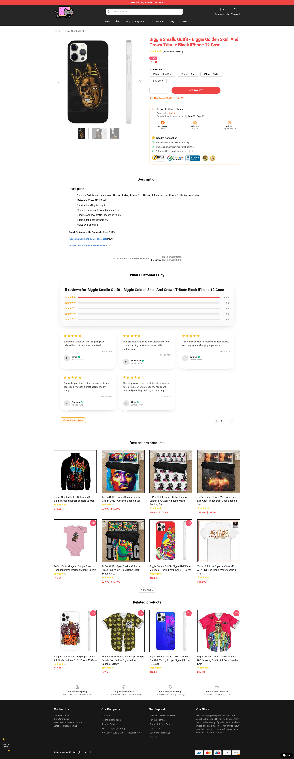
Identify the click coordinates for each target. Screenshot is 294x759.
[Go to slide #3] (115, 133)
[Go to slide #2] (99, 133)
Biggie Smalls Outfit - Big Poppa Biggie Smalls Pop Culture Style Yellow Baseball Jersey (122, 660)
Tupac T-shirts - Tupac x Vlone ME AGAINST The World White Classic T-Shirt (217, 570)
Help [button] (288, 755)
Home (57, 31)
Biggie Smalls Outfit (74, 31)
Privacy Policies (109, 724)
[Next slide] (140, 82)
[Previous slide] (58, 82)
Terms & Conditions (111, 720)
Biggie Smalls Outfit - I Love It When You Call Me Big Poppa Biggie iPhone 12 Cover (169, 660)
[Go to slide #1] (83, 133)
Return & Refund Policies (161, 724)
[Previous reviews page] (216, 421)
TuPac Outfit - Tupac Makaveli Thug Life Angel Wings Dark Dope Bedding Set (217, 501)
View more (147, 590)
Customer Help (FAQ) (160, 733)
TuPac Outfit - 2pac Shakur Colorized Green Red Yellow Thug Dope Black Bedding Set (121, 570)
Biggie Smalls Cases (171, 257)
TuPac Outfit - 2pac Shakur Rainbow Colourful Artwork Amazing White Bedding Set (168, 501)
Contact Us (155, 728)
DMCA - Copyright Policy (113, 728)
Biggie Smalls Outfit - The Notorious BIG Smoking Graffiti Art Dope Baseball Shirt (218, 660)
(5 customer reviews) (173, 51)
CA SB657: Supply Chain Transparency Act (122, 733)
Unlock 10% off (6, 745)
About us (106, 715)
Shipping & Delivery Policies (162, 715)
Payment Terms (157, 720)
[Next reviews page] (231, 421)
